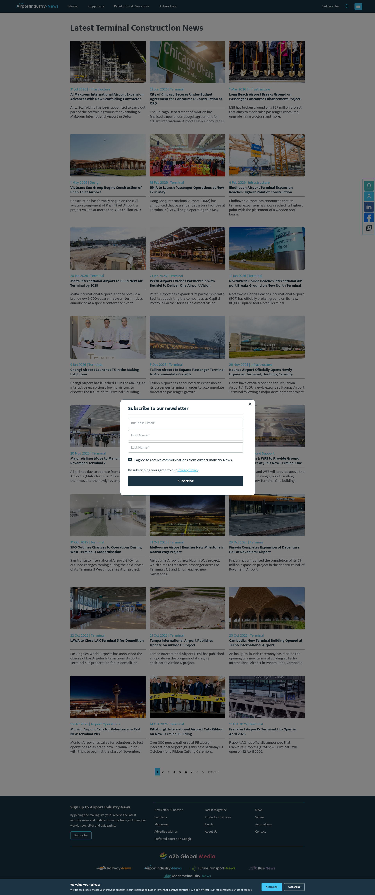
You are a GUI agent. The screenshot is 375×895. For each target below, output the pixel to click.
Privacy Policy (188, 470)
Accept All (272, 887)
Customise (294, 887)
